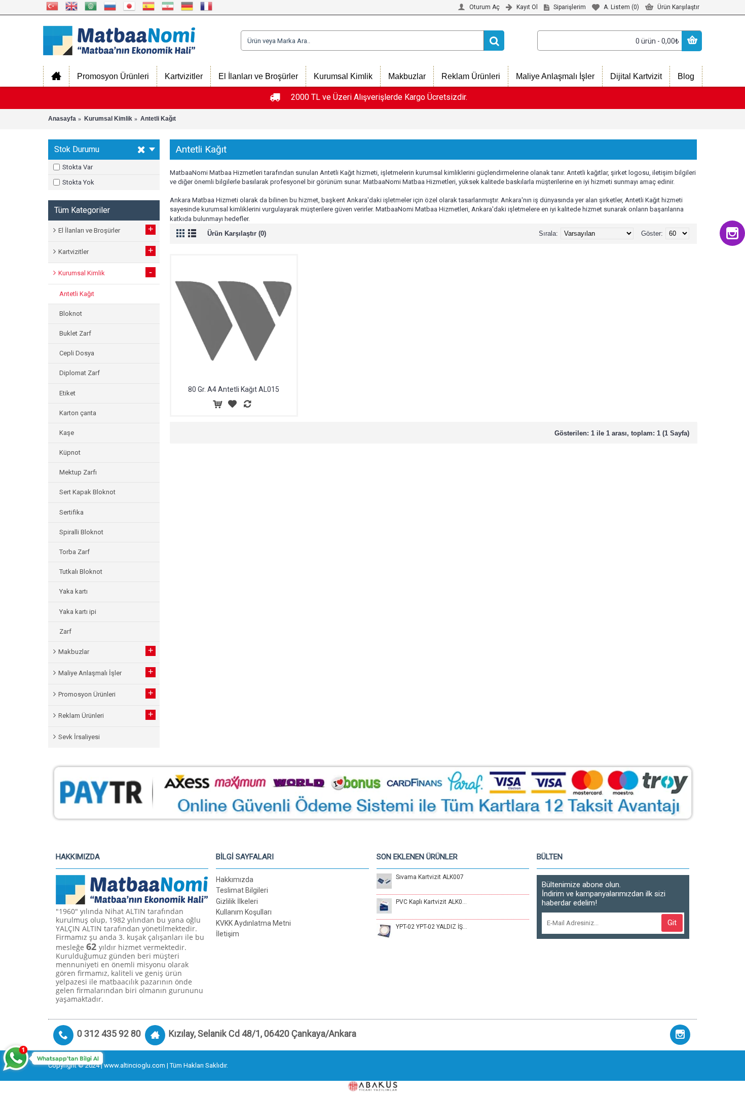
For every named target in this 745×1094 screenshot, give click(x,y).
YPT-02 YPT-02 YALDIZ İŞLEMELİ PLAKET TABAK (432, 926)
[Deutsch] (187, 6)
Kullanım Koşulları (244, 912)
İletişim (227, 934)
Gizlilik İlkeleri (237, 901)
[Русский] (110, 6)
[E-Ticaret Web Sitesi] (372, 1089)
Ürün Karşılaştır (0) (236, 233)
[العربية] (91, 6)
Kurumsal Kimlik (108, 118)
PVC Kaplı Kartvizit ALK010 (432, 901)
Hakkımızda (234, 880)
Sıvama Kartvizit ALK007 (430, 877)
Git (672, 922)
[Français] (206, 6)
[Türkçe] (52, 6)
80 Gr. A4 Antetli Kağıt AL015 (233, 389)
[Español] (149, 6)
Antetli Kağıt (158, 118)
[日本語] (129, 6)
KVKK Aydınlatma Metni (253, 923)
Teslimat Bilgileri (242, 890)
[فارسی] (168, 6)
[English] (72, 6)
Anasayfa (62, 118)
